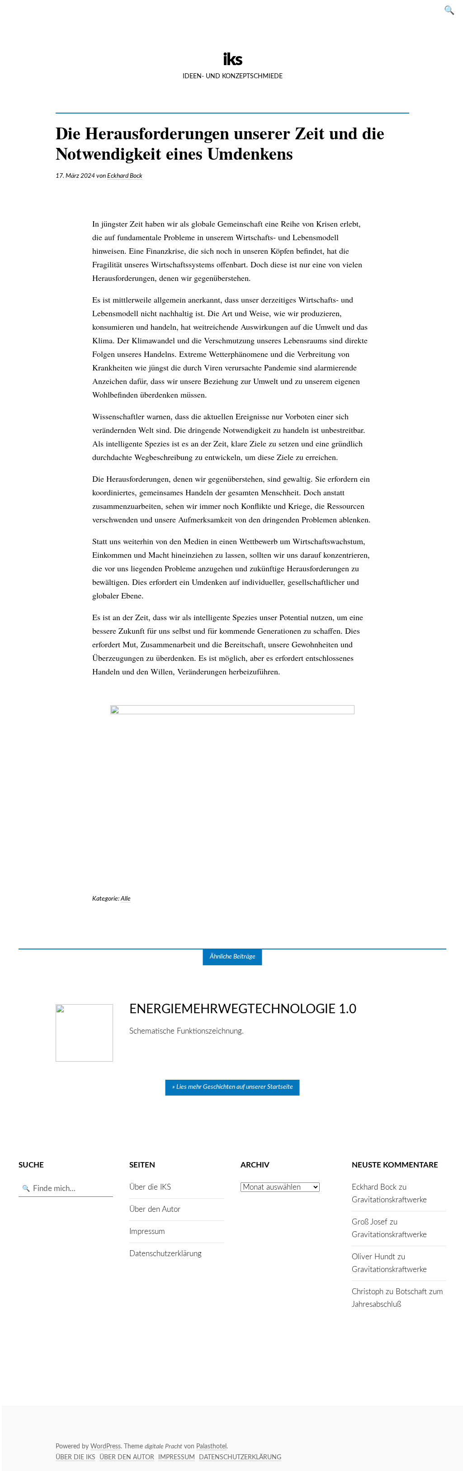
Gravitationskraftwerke (389, 1200)
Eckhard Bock (124, 176)
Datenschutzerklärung (165, 1253)
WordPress (105, 1446)
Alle (126, 899)
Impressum (147, 1231)
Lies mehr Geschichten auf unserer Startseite (234, 1087)
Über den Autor (154, 1209)
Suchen (452, 10)
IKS (232, 59)
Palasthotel (211, 1446)
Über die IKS (150, 1187)
